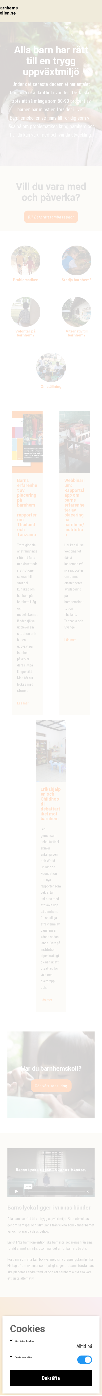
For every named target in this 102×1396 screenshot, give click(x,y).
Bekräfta (51, 1378)
